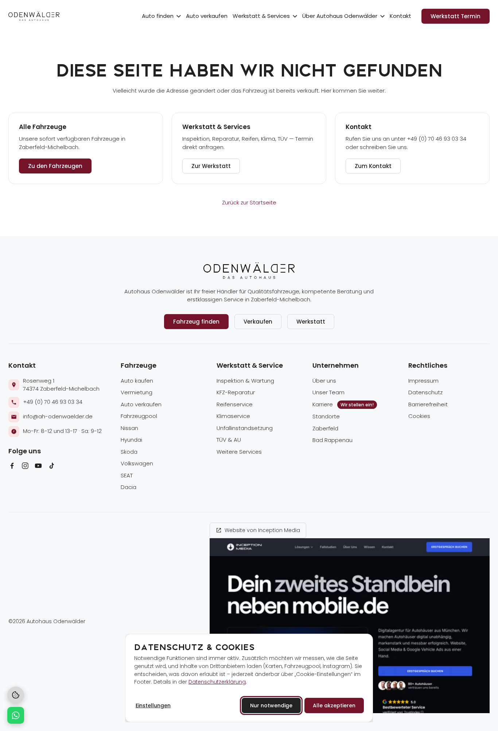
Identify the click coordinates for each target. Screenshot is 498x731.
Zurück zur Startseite (249, 202)
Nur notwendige (271, 705)
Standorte (326, 416)
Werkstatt (310, 321)
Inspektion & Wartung (245, 380)
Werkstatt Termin (456, 16)
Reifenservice (235, 404)
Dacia (128, 487)
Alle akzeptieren (334, 705)
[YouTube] (38, 467)
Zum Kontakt (373, 166)
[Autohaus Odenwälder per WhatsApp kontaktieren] (15, 715)
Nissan (129, 428)
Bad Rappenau (332, 440)
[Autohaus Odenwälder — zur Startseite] (33, 15)
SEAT (127, 475)
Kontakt (400, 16)
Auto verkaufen (206, 16)
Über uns (324, 380)
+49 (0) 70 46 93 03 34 (52, 402)
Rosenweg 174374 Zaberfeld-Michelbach (61, 385)
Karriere (343, 404)
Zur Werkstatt (211, 166)
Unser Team (328, 392)
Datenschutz (425, 392)
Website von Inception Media (262, 530)
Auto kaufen (137, 380)
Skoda (129, 452)
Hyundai (131, 439)
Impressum (423, 380)
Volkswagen (137, 463)
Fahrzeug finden (196, 321)
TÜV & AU (229, 439)
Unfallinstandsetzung (245, 428)
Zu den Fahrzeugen (55, 166)
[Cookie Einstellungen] (15, 695)
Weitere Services (239, 452)
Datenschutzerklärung (217, 681)
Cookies (419, 416)
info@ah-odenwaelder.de (58, 416)
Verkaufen (258, 321)
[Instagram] (25, 467)
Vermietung (136, 392)
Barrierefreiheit (428, 404)
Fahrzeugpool (139, 416)
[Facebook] (12, 467)
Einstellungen (153, 705)
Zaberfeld (325, 428)
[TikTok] (51, 467)
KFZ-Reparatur (236, 392)
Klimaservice (233, 416)
